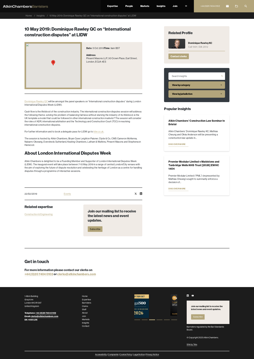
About (85, 312)
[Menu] (186, 6)
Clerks (85, 306)
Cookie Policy (126, 354)
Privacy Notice (152, 354)
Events (67, 193)
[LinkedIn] (188, 295)
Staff (84, 309)
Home (29, 15)
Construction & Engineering (39, 214)
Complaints (113, 354)
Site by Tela (192, 344)
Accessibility (101, 354)
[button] (137, 319)
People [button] (129, 6)
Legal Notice (139, 354)
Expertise (86, 299)
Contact (85, 326)
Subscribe (95, 229)
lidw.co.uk (98, 131)
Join (175, 6)
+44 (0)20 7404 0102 (39, 274)
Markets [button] (144, 6)
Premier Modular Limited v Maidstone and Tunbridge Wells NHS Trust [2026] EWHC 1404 (193, 165)
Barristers (86, 302)
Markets (86, 319)
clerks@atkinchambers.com (76, 274)
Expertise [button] (112, 6)
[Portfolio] (236, 6)
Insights (161, 6)
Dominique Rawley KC (200, 42)
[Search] (245, 6)
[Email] (227, 6)
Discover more (177, 144)
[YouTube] (193, 295)
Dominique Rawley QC (36, 101)
